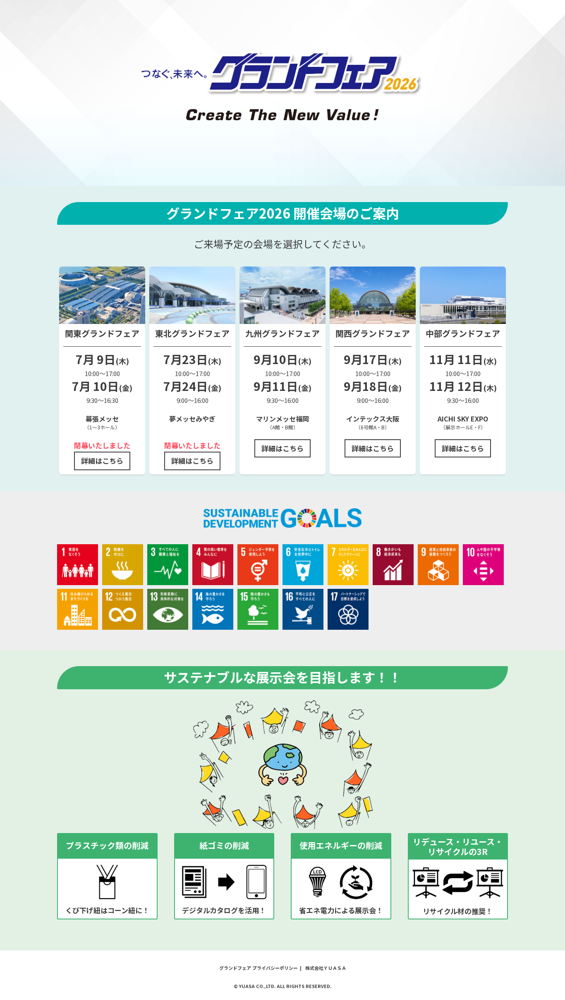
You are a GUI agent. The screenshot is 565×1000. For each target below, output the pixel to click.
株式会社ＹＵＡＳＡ (325, 967)
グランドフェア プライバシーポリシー (258, 967)
